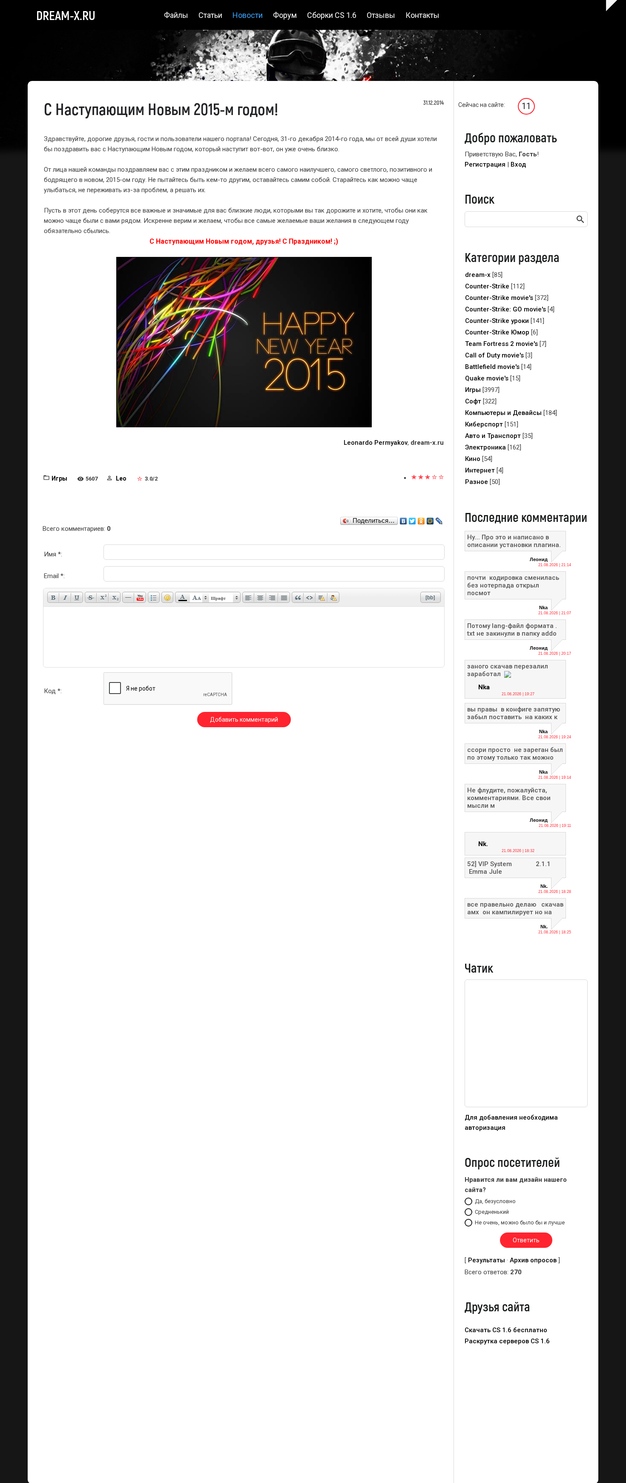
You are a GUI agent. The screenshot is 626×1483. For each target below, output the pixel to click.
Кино (472, 459)
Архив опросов (533, 1260)
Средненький (492, 1212)
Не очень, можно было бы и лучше (520, 1222)
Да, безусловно (495, 1201)
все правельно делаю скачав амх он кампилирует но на (515, 908)
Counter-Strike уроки (497, 321)
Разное (476, 482)
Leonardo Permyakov (376, 442)
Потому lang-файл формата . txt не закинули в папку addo (512, 629)
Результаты (486, 1260)
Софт (473, 401)
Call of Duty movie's (494, 355)
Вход (518, 164)
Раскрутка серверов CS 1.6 (507, 1341)
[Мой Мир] (430, 518)
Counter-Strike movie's (499, 298)
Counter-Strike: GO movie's (505, 309)
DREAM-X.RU (65, 15)
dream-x (478, 275)
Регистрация (485, 164)
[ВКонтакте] (403, 518)
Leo (121, 478)
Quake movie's (486, 378)
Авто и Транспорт (493, 436)
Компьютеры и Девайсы (503, 413)
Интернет (480, 470)
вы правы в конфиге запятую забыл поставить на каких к (513, 713)
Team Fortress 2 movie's (501, 344)
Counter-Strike (487, 286)
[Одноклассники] (421, 518)
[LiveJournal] (439, 518)
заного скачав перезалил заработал (507, 670)
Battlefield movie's (492, 367)
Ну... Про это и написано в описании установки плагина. (514, 541)
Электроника (485, 447)
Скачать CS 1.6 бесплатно (506, 1330)
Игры (59, 478)
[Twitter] (412, 518)
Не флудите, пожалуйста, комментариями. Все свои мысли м (509, 797)
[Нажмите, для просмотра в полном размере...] (244, 342)
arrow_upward (607, 1464)
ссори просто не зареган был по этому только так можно (515, 753)
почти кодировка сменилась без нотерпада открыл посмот (514, 585)
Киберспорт (484, 424)
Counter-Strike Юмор (497, 332)
